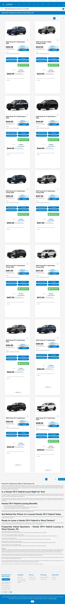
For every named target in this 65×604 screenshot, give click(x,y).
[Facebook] (3, 592)
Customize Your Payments (11, 58)
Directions (54, 579)
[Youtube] (11, 592)
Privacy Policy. (53, 598)
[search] (63, 4)
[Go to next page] (61, 18)
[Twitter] (8, 592)
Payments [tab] (21, 70)
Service (31, 575)
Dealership (55, 575)
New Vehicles (20, 577)
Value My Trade (43, 579)
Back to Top (61, 479)
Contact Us (6, 579)
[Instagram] (5, 592)
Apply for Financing (44, 577)
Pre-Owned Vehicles (22, 579)
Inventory (20, 575)
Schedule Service (32, 577)
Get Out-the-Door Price (12, 61)
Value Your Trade (24, 61)
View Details (23, 58)
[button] (27, 40)
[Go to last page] (63, 18)
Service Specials (32, 579)
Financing (43, 575)
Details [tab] (14, 70)
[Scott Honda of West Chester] (7, 4)
